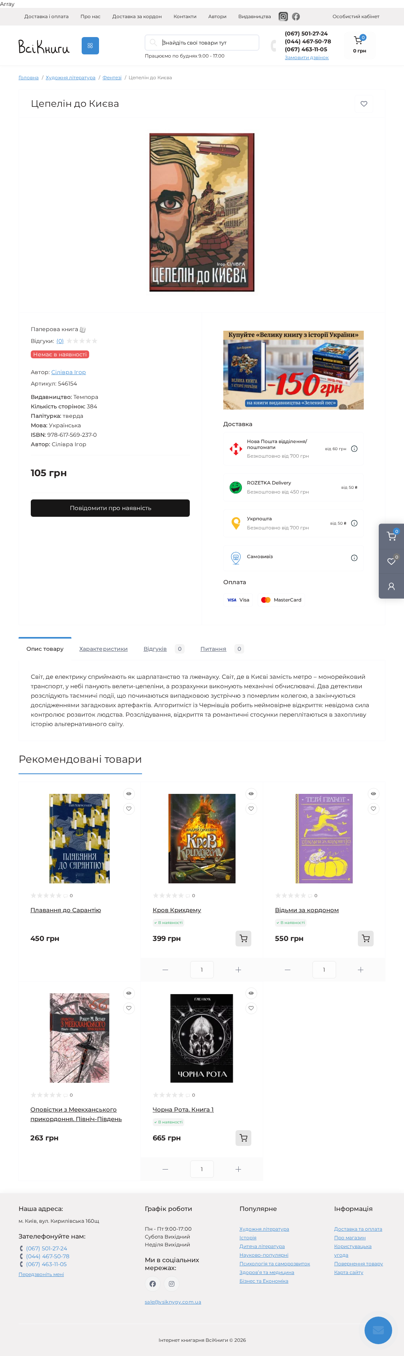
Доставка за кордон (137, 16)
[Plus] (238, 970)
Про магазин (350, 1238)
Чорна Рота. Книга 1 (183, 1109)
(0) (60, 341)
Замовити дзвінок (307, 57)
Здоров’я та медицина (266, 1272)
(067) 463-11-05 (306, 49)
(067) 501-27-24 (306, 33)
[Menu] (90, 45)
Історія (247, 1238)
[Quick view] (129, 794)
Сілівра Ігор (68, 372)
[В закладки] (364, 104)
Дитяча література (262, 1246)
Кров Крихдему (177, 910)
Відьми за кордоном (307, 910)
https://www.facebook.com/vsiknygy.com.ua (153, 1284)
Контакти (185, 16)
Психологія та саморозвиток (274, 1264)
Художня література (70, 77)
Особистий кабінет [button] (356, 16)
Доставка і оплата (46, 16)
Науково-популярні (263, 1255)
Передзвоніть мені (41, 1274)
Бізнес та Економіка (263, 1281)
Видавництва (254, 16)
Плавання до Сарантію (65, 910)
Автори (217, 16)
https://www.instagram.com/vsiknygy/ (172, 1284)
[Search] (153, 42)
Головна (29, 77)
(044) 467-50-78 (308, 41)
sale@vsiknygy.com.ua (173, 1302)
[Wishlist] (129, 809)
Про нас (90, 16)
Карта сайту (348, 1272)
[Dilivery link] (354, 448)
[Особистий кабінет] (391, 586)
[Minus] (165, 970)
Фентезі (112, 77)
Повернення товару (358, 1264)
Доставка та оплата (358, 1229)
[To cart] (243, 938)
